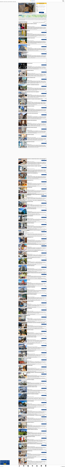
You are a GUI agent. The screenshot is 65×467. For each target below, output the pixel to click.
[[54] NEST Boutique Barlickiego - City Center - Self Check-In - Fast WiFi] (22, 418)
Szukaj (41, 12)
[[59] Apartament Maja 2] (22, 453)
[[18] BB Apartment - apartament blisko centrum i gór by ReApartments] (22, 161)
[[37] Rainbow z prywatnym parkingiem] (22, 297)
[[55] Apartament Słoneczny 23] (22, 425)
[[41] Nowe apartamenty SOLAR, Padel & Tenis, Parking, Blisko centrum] (22, 325)
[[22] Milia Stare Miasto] (22, 190)
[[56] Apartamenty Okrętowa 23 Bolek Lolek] (22, 432)
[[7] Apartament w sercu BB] (22, 73)
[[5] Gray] (22, 55)
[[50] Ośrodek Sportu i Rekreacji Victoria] (22, 389)
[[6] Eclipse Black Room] (22, 66)
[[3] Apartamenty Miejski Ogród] (22, 40)
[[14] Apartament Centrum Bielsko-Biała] (22, 123)
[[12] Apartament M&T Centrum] (22, 109)
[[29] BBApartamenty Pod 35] (22, 240)
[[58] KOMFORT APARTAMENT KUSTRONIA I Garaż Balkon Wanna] (22, 446)
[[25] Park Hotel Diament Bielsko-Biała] (22, 211)
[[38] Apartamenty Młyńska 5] (22, 304)
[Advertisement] (32, 153)
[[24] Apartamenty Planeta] (22, 204)
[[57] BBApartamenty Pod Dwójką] (22, 439)
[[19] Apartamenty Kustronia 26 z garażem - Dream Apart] (22, 168)
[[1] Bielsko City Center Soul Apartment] (22, 26)
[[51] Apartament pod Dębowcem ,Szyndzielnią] (22, 396)
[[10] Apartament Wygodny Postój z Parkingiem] (22, 94)
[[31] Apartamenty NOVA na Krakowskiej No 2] (22, 254)
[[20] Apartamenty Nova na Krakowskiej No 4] (22, 176)
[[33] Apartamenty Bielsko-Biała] (22, 268)
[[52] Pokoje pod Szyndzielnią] (22, 403)
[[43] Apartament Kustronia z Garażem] (22, 339)
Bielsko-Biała (20, 24)
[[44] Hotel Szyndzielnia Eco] (22, 347)
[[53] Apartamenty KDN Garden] (22, 411)
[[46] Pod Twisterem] (22, 361)
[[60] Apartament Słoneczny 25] (22, 460)
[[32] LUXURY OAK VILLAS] (22, 261)
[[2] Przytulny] (22, 33)
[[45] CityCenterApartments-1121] (22, 354)
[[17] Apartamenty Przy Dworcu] (22, 144)
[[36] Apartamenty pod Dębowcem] (22, 290)
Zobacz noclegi (44, 25)
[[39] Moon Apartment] (22, 311)
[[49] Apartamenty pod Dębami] (22, 382)
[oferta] (20, 29)
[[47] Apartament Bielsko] (22, 368)
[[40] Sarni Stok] (22, 318)
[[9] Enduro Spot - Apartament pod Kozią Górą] (22, 87)
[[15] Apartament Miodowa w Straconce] (22, 130)
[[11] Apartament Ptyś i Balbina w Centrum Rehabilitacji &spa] (22, 101)
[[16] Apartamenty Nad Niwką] (22, 137)
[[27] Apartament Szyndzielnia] (22, 225)
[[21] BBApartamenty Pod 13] (22, 183)
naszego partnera (34, 193)
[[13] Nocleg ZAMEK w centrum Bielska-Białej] (22, 116)
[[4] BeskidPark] (22, 48)
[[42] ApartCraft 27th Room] (22, 332)
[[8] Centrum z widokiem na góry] (22, 80)
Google (8, 460)
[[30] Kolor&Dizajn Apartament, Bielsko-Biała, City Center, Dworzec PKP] (22, 247)
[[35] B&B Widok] (22, 282)
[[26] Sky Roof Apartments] (22, 218)
